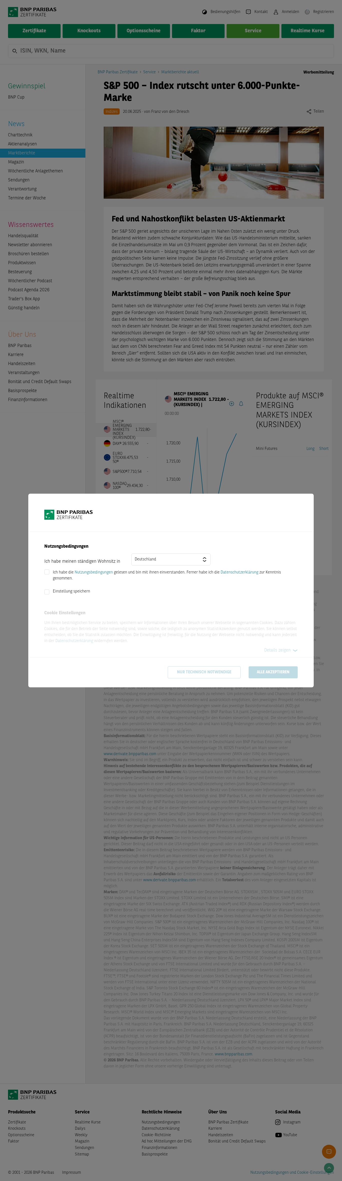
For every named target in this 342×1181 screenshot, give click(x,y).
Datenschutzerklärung (239, 572)
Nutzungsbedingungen (94, 572)
